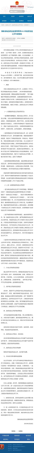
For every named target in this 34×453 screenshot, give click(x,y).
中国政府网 (5, 435)
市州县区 (17, 439)
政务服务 (4, 21)
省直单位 (5, 439)
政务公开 (8, 25)
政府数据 (21, 21)
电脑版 (20, 431)
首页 (4, 16)
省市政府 (28, 435)
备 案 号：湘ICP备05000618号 (15, 450)
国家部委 (17, 435)
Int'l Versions (30, 7)
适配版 (13, 431)
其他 (28, 439)
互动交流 (12, 21)
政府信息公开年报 (17, 25)
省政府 (12, 16)
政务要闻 (21, 16)
